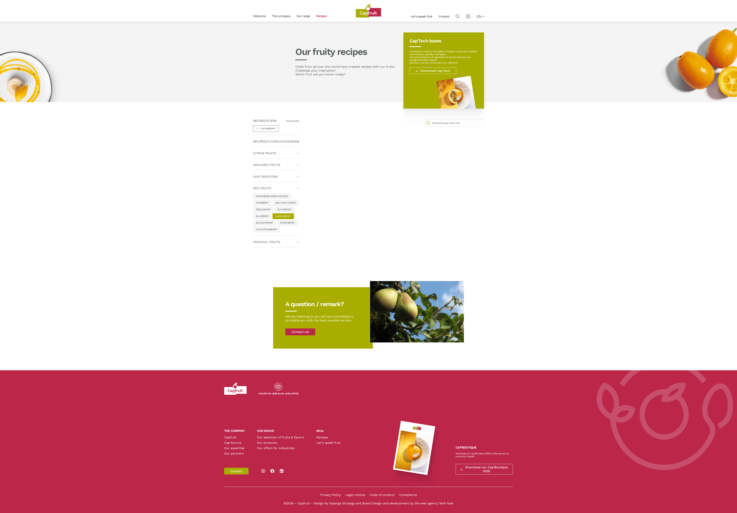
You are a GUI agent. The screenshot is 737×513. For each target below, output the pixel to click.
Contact (444, 16)
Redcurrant (263, 209)
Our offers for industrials (276, 448)
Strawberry (287, 222)
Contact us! (300, 332)
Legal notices (355, 495)
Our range (303, 16)
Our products (267, 443)
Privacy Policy (330, 495)
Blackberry (284, 209)
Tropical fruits (266, 242)
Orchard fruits (295, 16)
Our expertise (234, 448)
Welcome (259, 16)
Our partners (234, 453)
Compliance (408, 495)
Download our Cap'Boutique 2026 (486, 469)
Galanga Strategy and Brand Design (356, 503)
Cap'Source (232, 443)
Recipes (321, 16)
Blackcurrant (264, 222)
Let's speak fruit (421, 16)
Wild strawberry (266, 229)
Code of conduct (382, 495)
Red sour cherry (285, 202)
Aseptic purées (332, 16)
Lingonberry (283, 216)
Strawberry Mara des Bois (272, 196)
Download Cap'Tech (435, 71)
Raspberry (262, 202)
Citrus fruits (264, 153)
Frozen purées (295, 16)
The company (281, 16)
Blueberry (262, 216)
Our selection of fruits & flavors (280, 437)
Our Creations (265, 176)
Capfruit (230, 437)
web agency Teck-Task (437, 503)
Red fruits (332, 16)
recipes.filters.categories (276, 141)
